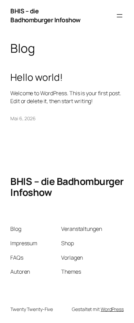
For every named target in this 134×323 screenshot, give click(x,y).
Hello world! (36, 77)
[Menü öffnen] (119, 16)
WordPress (112, 309)
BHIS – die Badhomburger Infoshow (45, 15)
